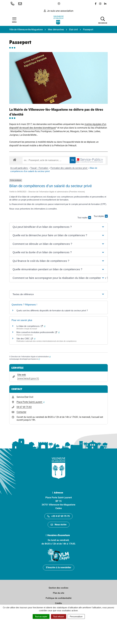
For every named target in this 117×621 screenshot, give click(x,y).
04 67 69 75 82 (24, 407)
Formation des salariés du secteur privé (69, 168)
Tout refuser (58, 616)
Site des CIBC (25, 338)
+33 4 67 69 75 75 (60, 516)
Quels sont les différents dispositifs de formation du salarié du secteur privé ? (52, 310)
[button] (13, 3)
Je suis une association (60, 10)
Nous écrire (60, 524)
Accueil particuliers (19, 168)
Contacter (21, 412)
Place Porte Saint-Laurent (31, 402)
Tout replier (82, 217)
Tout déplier (99, 218)
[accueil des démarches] (14, 159)
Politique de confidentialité (58, 598)
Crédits (58, 603)
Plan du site (58, 593)
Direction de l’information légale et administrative (31, 357)
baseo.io (35, 359)
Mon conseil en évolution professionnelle (38, 332)
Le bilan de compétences (30, 326)
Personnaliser (76, 616)
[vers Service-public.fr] (88, 160)
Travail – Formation (39, 168)
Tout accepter (41, 616)
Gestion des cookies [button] (58, 588)
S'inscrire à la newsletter (58, 567)
